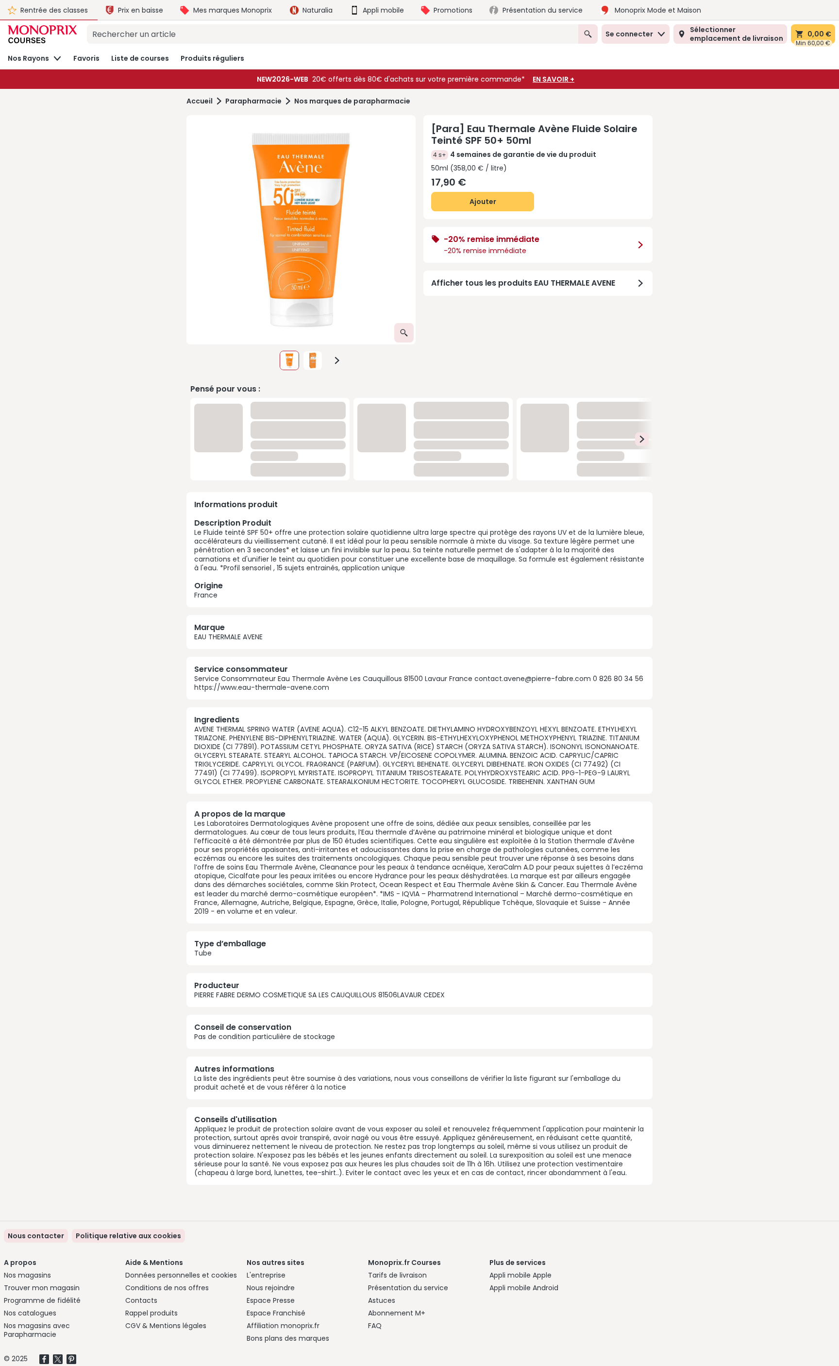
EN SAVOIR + (553, 79)
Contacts (141, 1300)
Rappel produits (151, 1313)
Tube (203, 953)
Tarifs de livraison (397, 1275)
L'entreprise (266, 1275)
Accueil (199, 101)
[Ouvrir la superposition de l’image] (404, 332)
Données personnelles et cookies (181, 1275)
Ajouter (483, 201)
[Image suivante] (337, 360)
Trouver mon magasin (42, 1288)
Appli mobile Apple (520, 1275)
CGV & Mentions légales (165, 1326)
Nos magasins (27, 1275)
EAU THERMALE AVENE (228, 636)
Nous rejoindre (271, 1288)
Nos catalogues (30, 1313)
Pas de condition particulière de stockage (264, 1036)
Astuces (381, 1300)
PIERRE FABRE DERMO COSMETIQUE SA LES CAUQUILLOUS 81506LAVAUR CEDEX (319, 994)
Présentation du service (408, 1288)
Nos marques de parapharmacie (352, 101)
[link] (128, 1236)
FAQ (375, 1326)
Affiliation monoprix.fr (283, 1326)
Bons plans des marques (288, 1338)
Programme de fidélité (42, 1300)
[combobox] (332, 34)
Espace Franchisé (276, 1313)
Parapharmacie (253, 101)
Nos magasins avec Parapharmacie (37, 1330)
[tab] (301, 229)
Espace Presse (271, 1300)
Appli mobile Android (523, 1288)
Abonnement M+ (396, 1313)
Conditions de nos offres (167, 1288)
